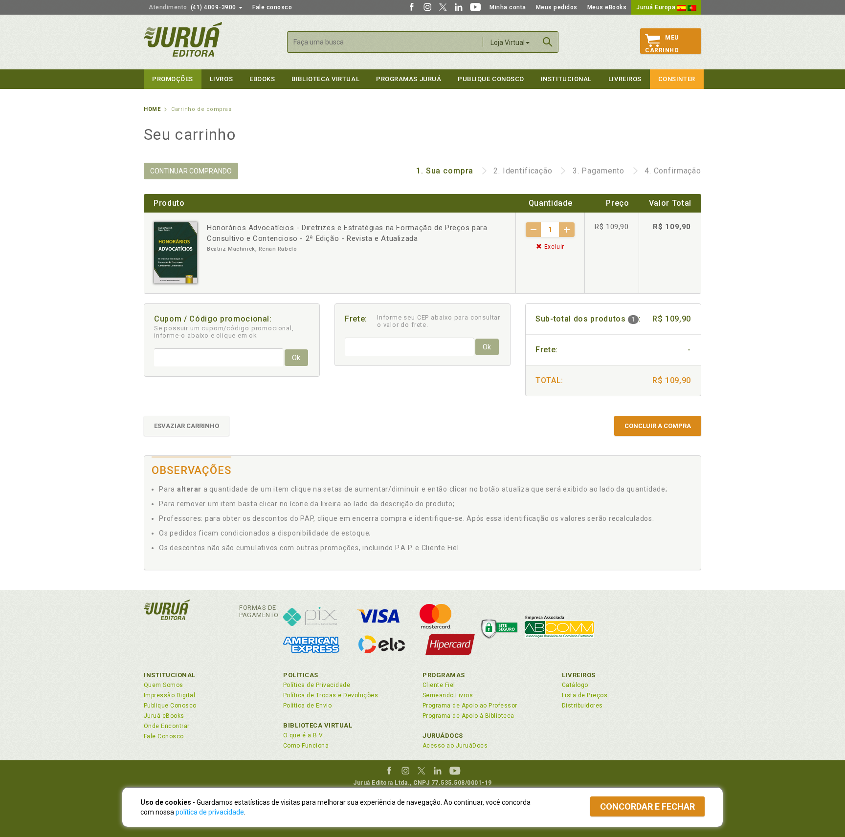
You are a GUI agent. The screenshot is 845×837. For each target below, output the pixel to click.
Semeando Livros (447, 695)
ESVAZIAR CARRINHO (186, 425)
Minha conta (507, 7)
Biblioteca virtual (325, 79)
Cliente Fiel (438, 685)
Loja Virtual (507, 42)
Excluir (553, 246)
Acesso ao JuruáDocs (455, 745)
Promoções (172, 79)
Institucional (566, 79)
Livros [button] (221, 79)
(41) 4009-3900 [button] (193, 7)
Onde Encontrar (167, 726)
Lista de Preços (584, 695)
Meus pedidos (557, 7)
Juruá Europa (656, 7)
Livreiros (625, 79)
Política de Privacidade (316, 685)
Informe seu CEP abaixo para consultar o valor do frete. (438, 321)
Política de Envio (307, 705)
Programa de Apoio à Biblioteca (468, 715)
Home (152, 109)
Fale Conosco (164, 736)
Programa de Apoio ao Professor (469, 705)
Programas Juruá (408, 79)
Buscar (547, 42)
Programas (443, 675)
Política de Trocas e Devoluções (330, 695)
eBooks (262, 79)
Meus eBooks (607, 7)
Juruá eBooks (164, 715)
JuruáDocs (442, 735)
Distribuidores (582, 705)
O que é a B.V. (303, 735)
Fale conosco (272, 7)
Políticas (300, 675)
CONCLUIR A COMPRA (657, 425)
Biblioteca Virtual (318, 725)
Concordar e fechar (647, 806)
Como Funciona (306, 745)
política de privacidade (210, 812)
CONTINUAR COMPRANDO (191, 171)
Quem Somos (163, 685)
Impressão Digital (169, 695)
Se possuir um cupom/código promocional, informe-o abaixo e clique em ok (224, 331)
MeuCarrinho (662, 44)
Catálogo (575, 685)
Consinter (676, 79)
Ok (296, 358)
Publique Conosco (491, 79)
